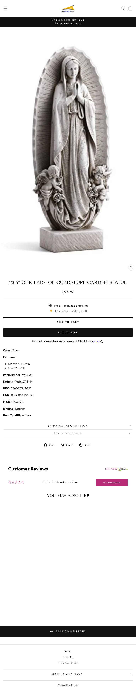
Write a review (111, 482)
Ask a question (68, 433)
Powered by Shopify (68, 685)
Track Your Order (68, 663)
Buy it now (68, 332)
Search (68, 651)
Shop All (68, 657)
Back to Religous (70, 631)
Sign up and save (67, 674)
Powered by (111, 468)
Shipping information (68, 425)
